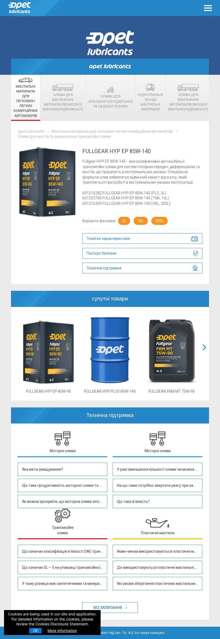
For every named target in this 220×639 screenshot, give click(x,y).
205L (159, 221)
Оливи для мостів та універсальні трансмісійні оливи (64, 136)
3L (124, 221)
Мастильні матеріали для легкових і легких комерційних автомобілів (112, 131)
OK (35, 631)
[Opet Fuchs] (20, 14)
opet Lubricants (31, 131)
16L (141, 221)
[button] (204, 354)
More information (62, 630)
